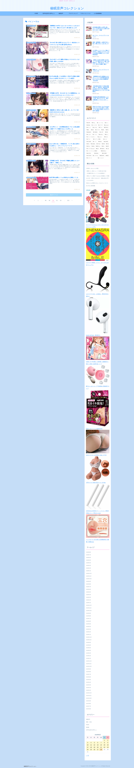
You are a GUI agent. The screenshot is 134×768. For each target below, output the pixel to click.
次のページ (54, 195)
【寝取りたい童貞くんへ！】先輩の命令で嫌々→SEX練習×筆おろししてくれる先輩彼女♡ (96, 172)
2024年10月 (88, 610)
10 (87, 745)
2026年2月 (88, 568)
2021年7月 (88, 706)
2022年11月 (88, 663)
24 (87, 749)
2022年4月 (88, 682)
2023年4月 (88, 650)
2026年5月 (88, 560)
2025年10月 (88, 578)
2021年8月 (88, 703)
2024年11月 (88, 607)
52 (60, 200)
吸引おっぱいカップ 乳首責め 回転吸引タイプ (97, 387)
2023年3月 (88, 653)
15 (104, 745)
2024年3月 (88, 629)
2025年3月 (88, 597)
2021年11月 (88, 695)
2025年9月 (88, 581)
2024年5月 (88, 623)
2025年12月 (88, 573)
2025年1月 (88, 602)
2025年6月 (88, 589)
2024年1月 (88, 634)
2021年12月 (88, 692)
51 (57, 200)
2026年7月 (88, 554)
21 (101, 747)
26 (94, 749)
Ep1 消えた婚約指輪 (90, 185)
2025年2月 (88, 600)
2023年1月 (88, 658)
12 (94, 745)
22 (104, 747)
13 (97, 745)
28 (101, 749)
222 (68, 200)
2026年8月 (88, 552)
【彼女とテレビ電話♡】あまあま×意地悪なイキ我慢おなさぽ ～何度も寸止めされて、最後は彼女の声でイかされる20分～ (97, 178)
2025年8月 (88, 584)
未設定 (87, 724)
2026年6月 (88, 557)
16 (107, 745)
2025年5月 (88, 592)
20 (97, 747)
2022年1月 (88, 690)
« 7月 (87, 755)
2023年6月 (88, 645)
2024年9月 (88, 613)
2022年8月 (88, 671)
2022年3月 (88, 684)
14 (101, 745)
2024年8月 (88, 615)
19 (94, 747)
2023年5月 (88, 647)
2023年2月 (88, 655)
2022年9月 (88, 669)
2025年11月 (88, 576)
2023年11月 (88, 639)
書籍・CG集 (89, 722)
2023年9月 (88, 642)
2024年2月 (88, 631)
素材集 (87, 727)
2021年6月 (88, 708)
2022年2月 (88, 687)
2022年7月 (88, 674)
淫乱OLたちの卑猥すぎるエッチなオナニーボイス (97, 183)
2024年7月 (88, 618)
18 (91, 747)
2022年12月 (88, 661)
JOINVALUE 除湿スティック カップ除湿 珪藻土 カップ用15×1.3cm (97, 512)
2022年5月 (88, 679)
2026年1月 (88, 570)
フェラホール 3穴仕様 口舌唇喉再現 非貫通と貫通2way (97, 541)
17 (87, 747)
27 (97, 749)
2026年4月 (88, 562)
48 (45, 200)
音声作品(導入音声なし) (91, 729)
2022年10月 (88, 666)
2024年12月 (88, 605)
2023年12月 (88, 637)
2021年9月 (88, 700)
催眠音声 (88, 719)
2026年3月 (88, 565)
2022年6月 (88, 677)
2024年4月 (88, 626)
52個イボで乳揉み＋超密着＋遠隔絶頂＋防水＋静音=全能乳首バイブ (97, 363)
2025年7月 (88, 586)
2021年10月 (88, 698)
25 (91, 749)
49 (49, 200)
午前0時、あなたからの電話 (92, 168)
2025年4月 (88, 594)
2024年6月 (88, 621)
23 (107, 747)
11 (91, 745)
